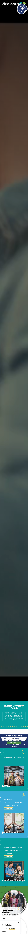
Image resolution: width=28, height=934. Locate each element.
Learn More (8, 761)
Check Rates (14, 742)
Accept (4, 931)
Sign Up (4, 918)
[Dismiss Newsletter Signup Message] (19, 908)
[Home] (10, 3)
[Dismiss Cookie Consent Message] (19, 923)
